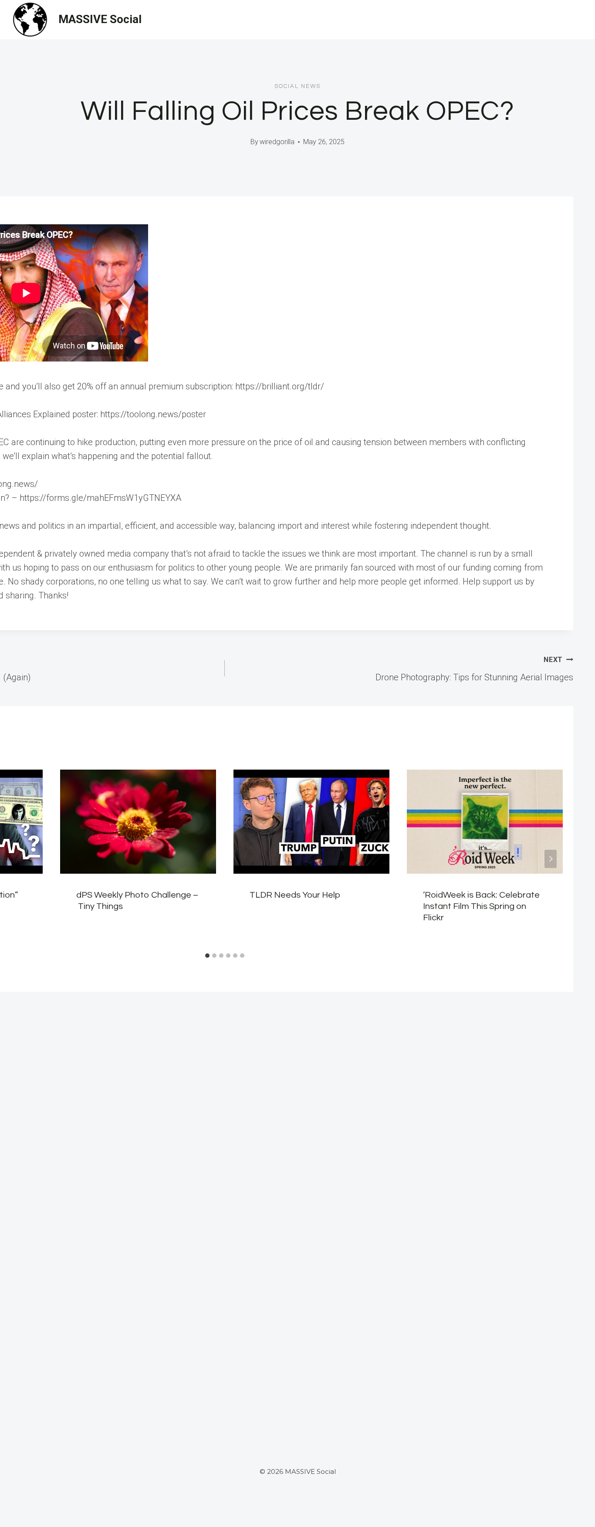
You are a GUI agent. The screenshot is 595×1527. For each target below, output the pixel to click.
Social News (297, 86)
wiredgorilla (277, 142)
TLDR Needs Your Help (295, 895)
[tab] (207, 955)
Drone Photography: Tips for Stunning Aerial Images (474, 668)
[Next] (550, 859)
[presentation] (138, 822)
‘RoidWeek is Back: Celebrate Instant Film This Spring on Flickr (481, 906)
